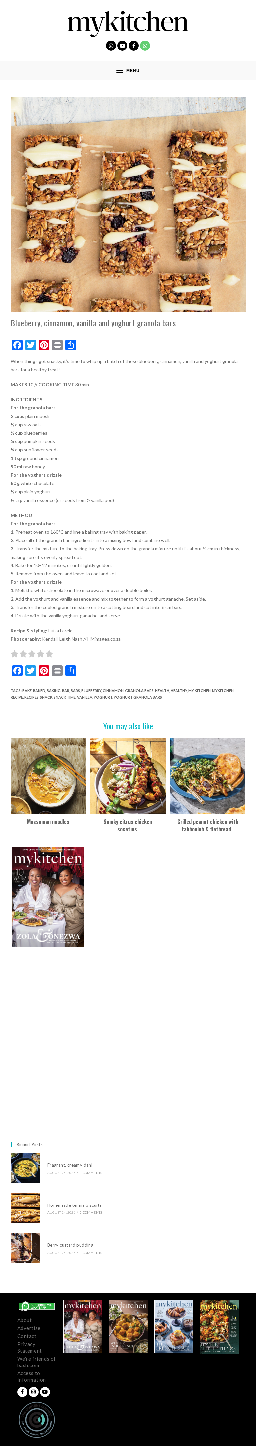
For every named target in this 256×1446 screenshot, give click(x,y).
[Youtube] (122, 46)
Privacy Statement (29, 1347)
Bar (65, 690)
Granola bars (139, 690)
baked (39, 690)
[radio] (14, 655)
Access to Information (31, 1376)
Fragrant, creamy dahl (69, 1165)
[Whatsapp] (145, 46)
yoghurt (103, 697)
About (24, 1320)
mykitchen (223, 690)
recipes (31, 697)
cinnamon (113, 690)
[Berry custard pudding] (25, 1248)
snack (46, 697)
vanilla (84, 697)
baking (54, 690)
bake (27, 690)
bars (75, 690)
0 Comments (91, 1173)
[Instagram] (111, 46)
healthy (179, 690)
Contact (27, 1336)
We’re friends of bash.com (36, 1362)
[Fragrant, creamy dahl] (25, 1168)
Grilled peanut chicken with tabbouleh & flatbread (207, 825)
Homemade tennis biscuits (74, 1205)
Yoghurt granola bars (138, 697)
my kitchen (199, 690)
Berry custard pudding (71, 1245)
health (162, 690)
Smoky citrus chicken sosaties (128, 825)
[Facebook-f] (134, 46)
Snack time (65, 697)
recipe (17, 697)
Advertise (29, 1328)
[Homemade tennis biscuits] (25, 1208)
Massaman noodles (48, 821)
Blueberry (91, 690)
